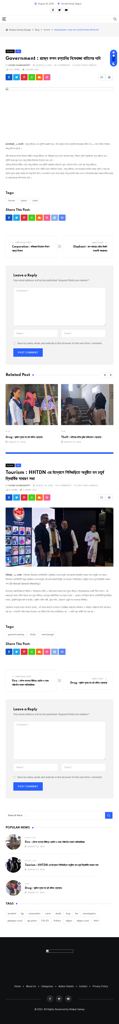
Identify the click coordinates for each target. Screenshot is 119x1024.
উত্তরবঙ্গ (28, 838)
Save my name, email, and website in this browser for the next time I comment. (59, 343)
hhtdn (33, 634)
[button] (105, 375)
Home (17, 986)
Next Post (98, 243)
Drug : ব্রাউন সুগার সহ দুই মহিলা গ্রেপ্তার (24, 437)
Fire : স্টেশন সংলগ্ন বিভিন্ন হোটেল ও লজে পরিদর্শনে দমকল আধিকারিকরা (55, 842)
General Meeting (16, 634)
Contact (83, 986)
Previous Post (23, 242)
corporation (34, 913)
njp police (32, 920)
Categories (47, 986)
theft (96, 920)
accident (12, 913)
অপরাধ (8, 431)
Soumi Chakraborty (20, 65)
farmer (11, 200)
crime (48, 913)
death (58, 913)
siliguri (69, 920)
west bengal (48, 634)
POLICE (24, 200)
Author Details (66, 986)
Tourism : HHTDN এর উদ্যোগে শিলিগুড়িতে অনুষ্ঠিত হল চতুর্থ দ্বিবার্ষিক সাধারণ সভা (61, 865)
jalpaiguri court (15, 920)
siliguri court (83, 920)
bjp (22, 913)
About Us (31, 986)
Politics (57, 920)
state (35, 200)
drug (68, 913)
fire (76, 913)
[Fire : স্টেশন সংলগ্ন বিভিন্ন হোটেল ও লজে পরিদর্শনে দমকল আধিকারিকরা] (13, 842)
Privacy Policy (100, 986)
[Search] (115, 19)
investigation (89, 913)
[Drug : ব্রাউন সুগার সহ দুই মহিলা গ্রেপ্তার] (13, 888)
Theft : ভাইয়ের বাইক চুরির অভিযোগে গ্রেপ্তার (81, 437)
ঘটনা (34, 838)
